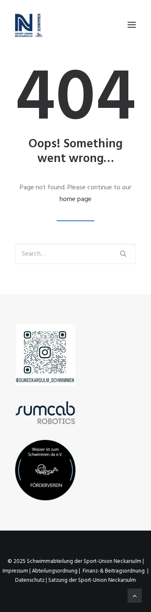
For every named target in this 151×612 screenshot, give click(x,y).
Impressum (15, 571)
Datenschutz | (31, 580)
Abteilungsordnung (55, 571)
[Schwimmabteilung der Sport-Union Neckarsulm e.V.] (29, 24)
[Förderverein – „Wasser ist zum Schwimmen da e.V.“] (45, 470)
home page (75, 199)
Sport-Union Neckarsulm (112, 561)
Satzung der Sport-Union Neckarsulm (92, 580)
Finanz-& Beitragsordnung (114, 571)
